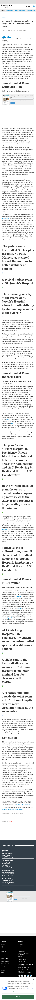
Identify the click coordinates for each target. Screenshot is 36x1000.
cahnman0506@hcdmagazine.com (12, 809)
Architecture (21, 947)
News (4, 17)
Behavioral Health (22, 949)
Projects (2, 947)
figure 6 (4, 529)
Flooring (3, 966)
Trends (2, 949)
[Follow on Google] (31, 976)
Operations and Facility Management (23, 954)
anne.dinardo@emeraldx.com (25, 967)
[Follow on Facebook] (25, 976)
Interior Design (21, 951)
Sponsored (3, 951)
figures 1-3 (5, 218)
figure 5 (13, 423)
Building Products (5, 963)
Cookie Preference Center (18, 992)
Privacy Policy (29, 988)
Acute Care (20, 944)
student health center (20, 10)
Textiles (2, 972)
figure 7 (18, 596)
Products (3, 944)
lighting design (9, 10)
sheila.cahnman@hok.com (23, 804)
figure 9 (9, 618)
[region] (18, 988)
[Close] (34, 979)
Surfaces (3, 970)
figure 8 (20, 608)
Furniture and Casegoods (6, 968)
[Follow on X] (28, 976)
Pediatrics (20, 956)
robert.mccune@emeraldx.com (25, 972)
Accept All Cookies (18, 996)
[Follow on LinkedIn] (19, 976)
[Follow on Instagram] (22, 976)
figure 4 (8, 419)
